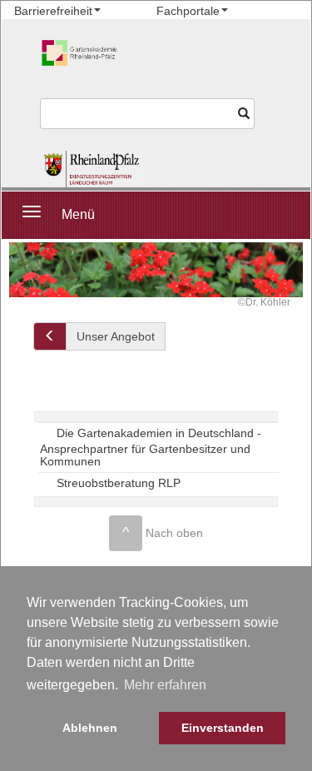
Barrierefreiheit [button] (53, 10)
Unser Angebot (116, 336)
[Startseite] (92, 169)
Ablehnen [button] (89, 727)
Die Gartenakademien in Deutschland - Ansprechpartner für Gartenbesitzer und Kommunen (150, 447)
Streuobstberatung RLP (119, 482)
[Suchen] (244, 113)
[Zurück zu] (50, 336)
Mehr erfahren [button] (165, 685)
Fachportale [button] (188, 10)
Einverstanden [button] (222, 727)
